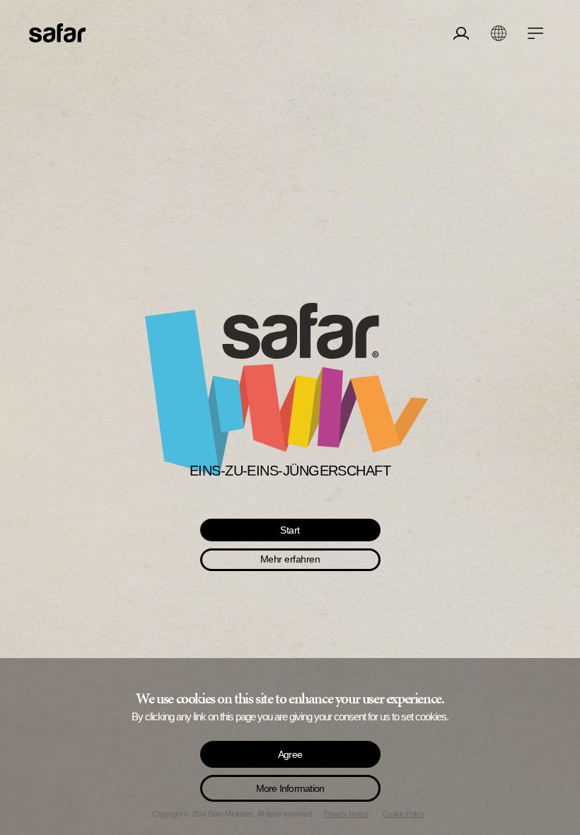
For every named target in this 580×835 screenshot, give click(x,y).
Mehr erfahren (290, 559)
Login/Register (461, 33)
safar (57, 33)
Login (461, 66)
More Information (290, 788)
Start (289, 530)
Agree (290, 754)
